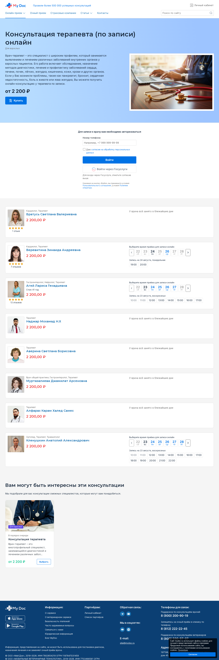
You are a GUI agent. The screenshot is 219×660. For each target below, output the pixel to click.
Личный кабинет (93, 613)
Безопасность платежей (57, 621)
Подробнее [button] (183, 650)
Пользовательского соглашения (97, 185)
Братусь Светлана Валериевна (51, 214)
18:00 (134, 460)
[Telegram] (122, 613)
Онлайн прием (13, 12)
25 (160, 288)
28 (182, 443)
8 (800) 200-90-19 (174, 615)
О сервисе (50, 613)
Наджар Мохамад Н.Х (43, 321)
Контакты (102, 12)
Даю (108, 151)
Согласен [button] (193, 654)
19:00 (134, 264)
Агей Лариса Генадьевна (46, 285)
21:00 (162, 460)
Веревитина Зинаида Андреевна (53, 250)
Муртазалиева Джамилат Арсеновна (56, 381)
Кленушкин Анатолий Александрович (57, 440)
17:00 (199, 300)
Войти (109, 159)
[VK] (128, 629)
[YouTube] (122, 629)
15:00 (180, 300)
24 (152, 252)
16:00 (189, 300)
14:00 (171, 300)
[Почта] (128, 613)
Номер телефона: (92, 137)
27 (174, 288)
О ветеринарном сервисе (58, 617)
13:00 (161, 300)
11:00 (143, 300)
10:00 (134, 300)
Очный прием (38, 12)
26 (167, 252)
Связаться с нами (54, 629)
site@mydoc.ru (127, 643)
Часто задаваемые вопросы (59, 625)
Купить (18, 100)
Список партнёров (94, 617)
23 (145, 288)
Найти (210, 12)
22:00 (171, 460)
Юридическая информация (59, 633)
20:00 (143, 264)
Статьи (85, 12)
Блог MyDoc (51, 638)
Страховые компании (63, 12)
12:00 (152, 300)
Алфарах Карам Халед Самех (50, 410)
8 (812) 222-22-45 (174, 629)
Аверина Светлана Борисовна (51, 351)
